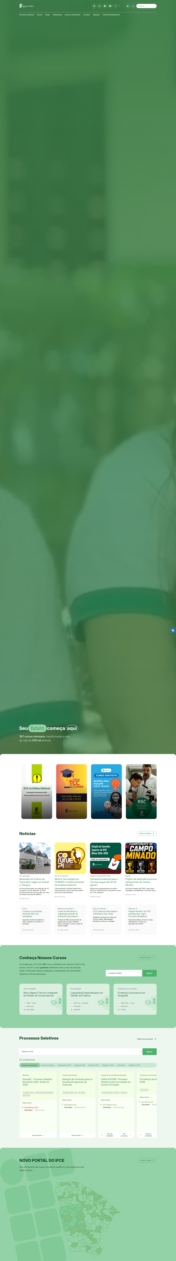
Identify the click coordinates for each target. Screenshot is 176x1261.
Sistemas (96, 15)
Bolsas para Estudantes (29, 1065)
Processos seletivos (26, 15)
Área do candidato (107, 1135)
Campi (47, 15)
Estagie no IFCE (80, 1065)
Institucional (57, 15)
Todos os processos (147, 1039)
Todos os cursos (147, 957)
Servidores (121, 1065)
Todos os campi (147, 1160)
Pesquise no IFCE (108, 1065)
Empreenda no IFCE (64, 1065)
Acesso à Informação (72, 15)
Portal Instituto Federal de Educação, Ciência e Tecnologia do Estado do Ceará (28, 5)
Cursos (39, 15)
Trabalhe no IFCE (134, 1065)
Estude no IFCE (94, 1065)
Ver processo (38, 1135)
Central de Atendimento (111, 15)
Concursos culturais (47, 1065)
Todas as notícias (147, 833)
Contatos (86, 15)
